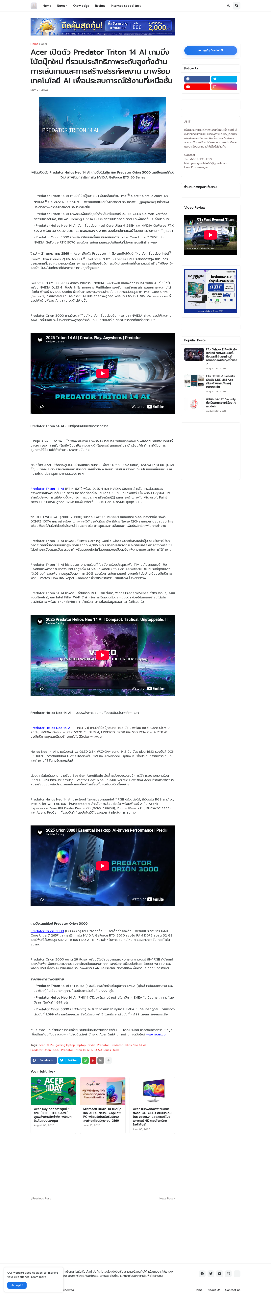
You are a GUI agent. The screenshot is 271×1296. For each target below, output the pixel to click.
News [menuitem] (61, 6)
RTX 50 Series (101, 1050)
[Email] (100, 1060)
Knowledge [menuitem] (81, 6)
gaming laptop (65, 1045)
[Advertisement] (127, 1165)
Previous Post (42, 1199)
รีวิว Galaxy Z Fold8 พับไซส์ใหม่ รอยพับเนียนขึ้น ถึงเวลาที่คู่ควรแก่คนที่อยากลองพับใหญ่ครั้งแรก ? (221, 357)
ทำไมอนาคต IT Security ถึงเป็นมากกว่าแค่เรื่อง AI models (221, 403)
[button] (228, 6)
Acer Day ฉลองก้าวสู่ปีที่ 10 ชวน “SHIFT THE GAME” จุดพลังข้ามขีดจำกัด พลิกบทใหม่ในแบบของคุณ (53, 1115)
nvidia (91, 1045)
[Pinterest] (93, 1060)
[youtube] (197, 86)
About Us (214, 1290)
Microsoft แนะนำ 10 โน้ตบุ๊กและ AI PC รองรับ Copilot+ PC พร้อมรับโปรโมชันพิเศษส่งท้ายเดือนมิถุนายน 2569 (102, 1115)
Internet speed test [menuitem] (126, 6)
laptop (81, 1045)
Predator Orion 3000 (45, 1050)
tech (116, 1050)
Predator (103, 1045)
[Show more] (108, 1060)
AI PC (50, 1045)
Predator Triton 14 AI (75, 1050)
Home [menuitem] (47, 6)
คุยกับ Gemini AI (210, 51)
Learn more (38, 1277)
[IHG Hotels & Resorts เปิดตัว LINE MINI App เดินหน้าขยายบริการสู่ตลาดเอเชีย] (194, 380)
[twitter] (224, 79)
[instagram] (224, 86)
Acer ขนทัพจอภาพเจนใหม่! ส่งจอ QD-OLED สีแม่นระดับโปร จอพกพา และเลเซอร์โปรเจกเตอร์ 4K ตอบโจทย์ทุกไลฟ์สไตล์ (152, 1117)
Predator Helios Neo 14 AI (128, 1045)
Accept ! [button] (17, 1285)
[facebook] (197, 79)
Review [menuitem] (100, 6)
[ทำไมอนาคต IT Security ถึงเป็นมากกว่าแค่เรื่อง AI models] (194, 404)
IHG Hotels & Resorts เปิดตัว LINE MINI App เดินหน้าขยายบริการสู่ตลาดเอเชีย (220, 381)
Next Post (166, 1199)
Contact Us (232, 1290)
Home (34, 44)
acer (44, 44)
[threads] (237, 1273)
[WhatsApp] (85, 1060)
